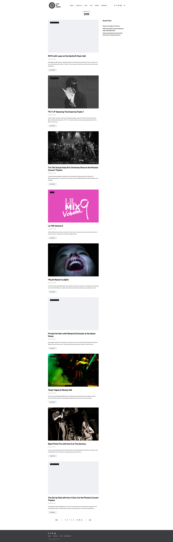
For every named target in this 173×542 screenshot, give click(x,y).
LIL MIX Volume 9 (55, 226)
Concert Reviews (54, 22)
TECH (85, 5)
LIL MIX (52, 192)
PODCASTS (104, 5)
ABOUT (49, 536)
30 (79, 519)
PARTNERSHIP (67, 536)
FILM (91, 5)
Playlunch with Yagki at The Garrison (111, 26)
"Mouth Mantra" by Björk (58, 279)
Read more (52, 70)
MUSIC (71, 5)
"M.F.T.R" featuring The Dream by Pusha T (66, 112)
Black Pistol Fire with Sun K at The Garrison (67, 444)
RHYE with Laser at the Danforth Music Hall (67, 56)
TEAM (61, 536)
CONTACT (55, 536)
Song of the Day (54, 78)
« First (56, 519)
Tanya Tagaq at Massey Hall (60, 390)
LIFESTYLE (79, 5)
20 (77, 519)
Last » (90, 519)
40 (81, 519)
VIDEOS (97, 5)
